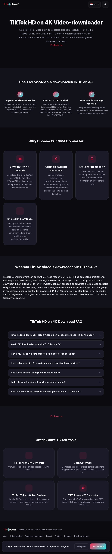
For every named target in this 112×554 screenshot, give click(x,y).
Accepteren (98, 546)
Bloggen (68, 536)
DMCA (49, 536)
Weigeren (81, 546)
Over (5, 536)
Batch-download (81, 536)
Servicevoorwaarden (34, 536)
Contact (58, 536)
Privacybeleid (16, 536)
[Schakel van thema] (105, 4)
